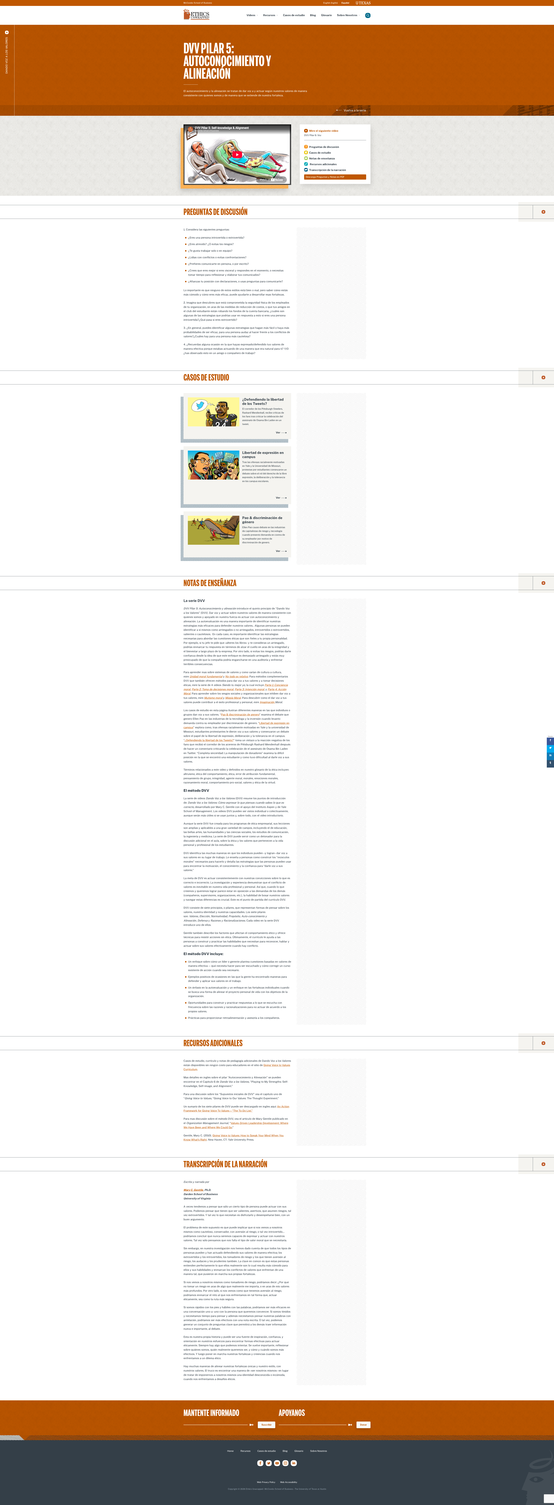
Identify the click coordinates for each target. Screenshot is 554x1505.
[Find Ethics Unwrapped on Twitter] (269, 1462)
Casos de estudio (294, 15)
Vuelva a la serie (355, 110)
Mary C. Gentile (193, 1189)
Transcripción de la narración (327, 170)
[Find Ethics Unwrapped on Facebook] (260, 1462)
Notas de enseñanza (322, 158)
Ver (278, 432)
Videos (251, 15)
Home (230, 1451)
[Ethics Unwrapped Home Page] (196, 14)
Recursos (269, 15)
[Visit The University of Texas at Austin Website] (363, 3)
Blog (313, 15)
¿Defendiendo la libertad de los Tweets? (263, 401)
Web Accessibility (288, 1482)
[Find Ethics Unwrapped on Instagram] (285, 1462)
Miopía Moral (233, 697)
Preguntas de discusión (324, 146)
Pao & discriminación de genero (240, 714)
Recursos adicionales (323, 164)
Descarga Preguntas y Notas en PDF (325, 177)
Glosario (326, 15)
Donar (363, 1424)
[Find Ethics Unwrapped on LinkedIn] (294, 1462)
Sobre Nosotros (347, 15)
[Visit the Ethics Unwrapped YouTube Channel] (277, 1462)
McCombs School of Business (198, 3)
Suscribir (266, 1424)
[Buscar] (367, 15)
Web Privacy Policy (266, 1482)
